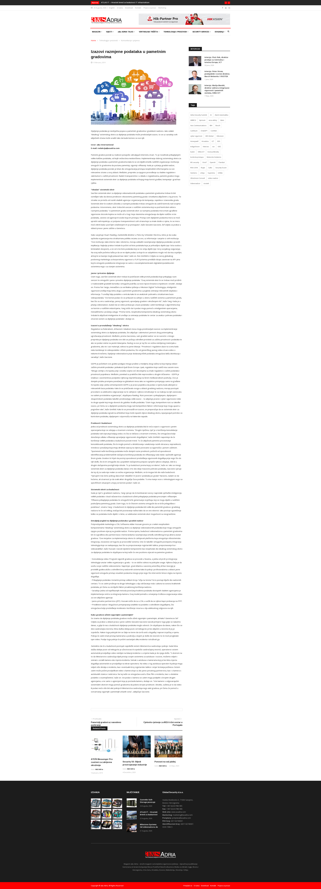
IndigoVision (195, 146)
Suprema (211, 173)
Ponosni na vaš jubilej (165, 762)
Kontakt (138, 8)
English (112, 8)
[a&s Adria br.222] (117, 807)
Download (129, 8)
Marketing (162, 8)
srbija (202, 173)
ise (213, 146)
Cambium (193, 131)
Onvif (204, 162)
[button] (226, 3)
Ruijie (203, 167)
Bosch (218, 125)
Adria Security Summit (198, 115)
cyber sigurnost (196, 136)
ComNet (214, 131)
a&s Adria (99, 769)
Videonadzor (195, 183)
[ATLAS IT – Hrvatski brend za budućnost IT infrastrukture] (132, 815)
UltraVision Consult (197, 178)
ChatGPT (204, 131)
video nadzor (213, 178)
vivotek (206, 183)
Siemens (193, 173)
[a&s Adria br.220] (106, 818)
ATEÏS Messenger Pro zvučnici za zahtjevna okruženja (102, 762)
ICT (213, 141)
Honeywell (194, 141)
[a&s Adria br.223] (106, 807)
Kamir (192, 152)
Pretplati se (187, 885)
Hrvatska (205, 141)
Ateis (222, 120)
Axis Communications (198, 125)
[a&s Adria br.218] (96, 828)
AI (211, 115)
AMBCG (193, 120)
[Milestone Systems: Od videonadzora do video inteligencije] (132, 828)
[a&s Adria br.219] (117, 818)
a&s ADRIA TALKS (126, 31)
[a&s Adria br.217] (106, 828)
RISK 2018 (194, 167)
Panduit (222, 162)
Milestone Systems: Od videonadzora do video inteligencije (126, 3)
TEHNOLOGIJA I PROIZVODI (175, 31)
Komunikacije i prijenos (130, 40)
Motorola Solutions (214, 157)
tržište (220, 173)
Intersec (206, 146)
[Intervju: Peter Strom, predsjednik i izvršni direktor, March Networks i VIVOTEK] (196, 75)
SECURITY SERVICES (201, 31)
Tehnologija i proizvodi (108, 40)
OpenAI (212, 162)
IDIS (218, 141)
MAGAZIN (96, 31)
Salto (210, 167)
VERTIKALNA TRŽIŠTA (148, 31)
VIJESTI (109, 31)
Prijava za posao (150, 8)
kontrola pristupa (197, 157)
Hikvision (220, 136)
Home (93, 40)
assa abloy (213, 120)
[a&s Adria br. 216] (117, 828)
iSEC (219, 146)
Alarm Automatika (221, 115)
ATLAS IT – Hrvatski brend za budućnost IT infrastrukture (148, 814)
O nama (120, 8)
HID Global (209, 136)
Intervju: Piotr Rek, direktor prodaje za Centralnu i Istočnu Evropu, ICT (216, 59)
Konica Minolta (213, 152)
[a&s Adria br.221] (96, 818)
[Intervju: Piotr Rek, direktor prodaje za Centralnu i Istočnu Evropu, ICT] (196, 61)
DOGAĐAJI (219, 31)
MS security (194, 162)
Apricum (202, 120)
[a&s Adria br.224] (96, 807)
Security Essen (221, 167)
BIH (211, 125)
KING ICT (201, 152)
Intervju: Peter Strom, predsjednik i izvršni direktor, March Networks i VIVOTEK (217, 73)
